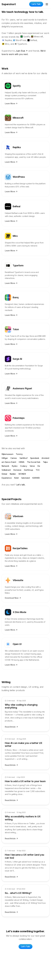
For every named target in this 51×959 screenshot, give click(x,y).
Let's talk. (20, 484)
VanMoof (23, 458)
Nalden (13, 474)
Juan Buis (20, 50)
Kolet (16, 478)
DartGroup (28, 470)
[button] (25, 93)
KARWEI (36, 478)
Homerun (17, 470)
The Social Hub (33, 462)
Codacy (23, 466)
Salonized (25, 478)
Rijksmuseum (7, 454)
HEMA (21, 462)
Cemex (13, 458)
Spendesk (34, 458)
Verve (32, 466)
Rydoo (15, 466)
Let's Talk (36, 4)
